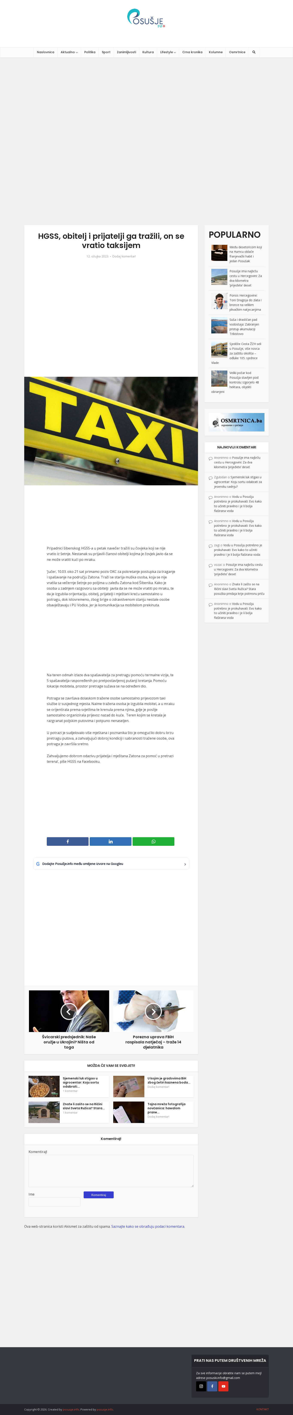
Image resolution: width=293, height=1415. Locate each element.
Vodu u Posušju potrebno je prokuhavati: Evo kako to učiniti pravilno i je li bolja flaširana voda (238, 550)
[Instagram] (201, 1386)
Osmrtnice (237, 52)
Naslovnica (45, 52)
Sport (106, 52)
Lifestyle (166, 52)
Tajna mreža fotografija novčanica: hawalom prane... (167, 1108)
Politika (89, 52)
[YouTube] (223, 1386)
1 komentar (70, 1091)
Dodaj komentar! (124, 256)
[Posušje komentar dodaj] (236, 422)
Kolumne (216, 52)
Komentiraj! (38, 1151)
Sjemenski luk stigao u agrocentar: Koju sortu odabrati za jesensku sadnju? (238, 482)
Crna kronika (192, 52)
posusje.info (71, 1409)
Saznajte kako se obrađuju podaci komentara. (148, 1226)
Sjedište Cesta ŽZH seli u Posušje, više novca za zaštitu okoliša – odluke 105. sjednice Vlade (236, 353)
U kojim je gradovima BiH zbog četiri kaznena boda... (169, 1080)
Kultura (148, 52)
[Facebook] (212, 1386)
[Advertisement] (128, 141)
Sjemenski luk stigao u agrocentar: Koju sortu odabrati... (81, 1082)
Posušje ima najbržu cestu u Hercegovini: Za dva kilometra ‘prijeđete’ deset (237, 462)
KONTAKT (263, 1409)
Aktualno (68, 52)
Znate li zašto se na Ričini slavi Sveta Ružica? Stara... (84, 1106)
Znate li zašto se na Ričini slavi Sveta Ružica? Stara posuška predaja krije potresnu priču (239, 589)
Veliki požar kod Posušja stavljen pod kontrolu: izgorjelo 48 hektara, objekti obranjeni (235, 382)
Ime (32, 1194)
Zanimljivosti (126, 52)
